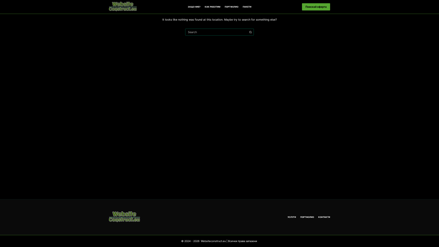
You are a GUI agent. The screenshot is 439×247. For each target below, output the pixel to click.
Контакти (324, 217)
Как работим (212, 6)
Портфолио (231, 6)
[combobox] (216, 32)
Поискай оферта (316, 6)
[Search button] (250, 32)
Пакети (247, 6)
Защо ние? (194, 6)
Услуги (292, 217)
